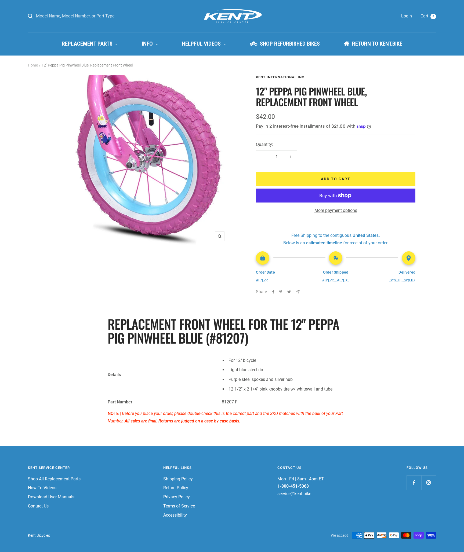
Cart (427, 16)
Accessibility (175, 515)
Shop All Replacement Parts (54, 478)
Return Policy (175, 487)
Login (406, 16)
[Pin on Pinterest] (280, 292)
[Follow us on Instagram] (428, 482)
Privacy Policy (176, 496)
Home (33, 65)
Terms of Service (179, 506)
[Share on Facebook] (273, 292)
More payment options (335, 210)
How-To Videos (42, 487)
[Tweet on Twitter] (289, 292)
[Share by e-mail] (298, 291)
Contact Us (38, 506)
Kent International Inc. (281, 77)
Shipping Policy (178, 478)
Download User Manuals (51, 496)
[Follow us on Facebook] (414, 482)
